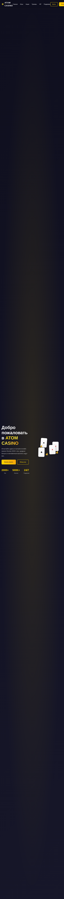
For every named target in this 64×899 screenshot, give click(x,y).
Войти (54, 4)
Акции (27, 4)
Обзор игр (23, 462)
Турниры (34, 4)
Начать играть (8, 462)
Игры (21, 4)
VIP (40, 4)
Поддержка (47, 4)
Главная (15, 4)
